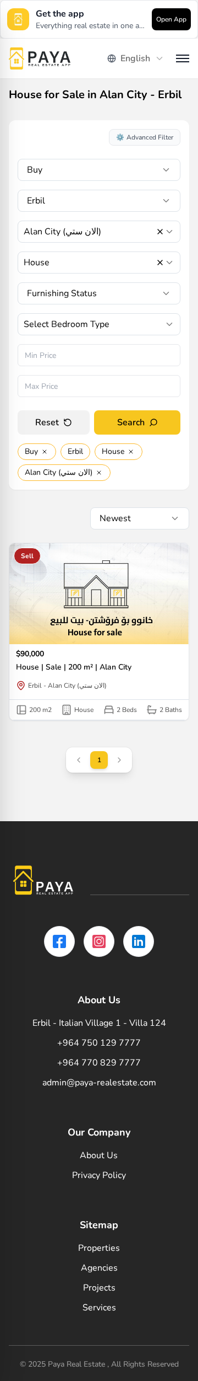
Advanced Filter (144, 137)
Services (99, 1308)
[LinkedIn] (138, 941)
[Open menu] (182, 58)
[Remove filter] (44, 451)
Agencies (99, 1268)
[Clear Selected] (160, 231)
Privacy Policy (99, 1175)
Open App (171, 19)
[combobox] (135, 58)
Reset (47, 422)
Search (131, 422)
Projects (99, 1288)
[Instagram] (99, 941)
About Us (99, 1155)
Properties (99, 1248)
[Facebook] (59, 941)
